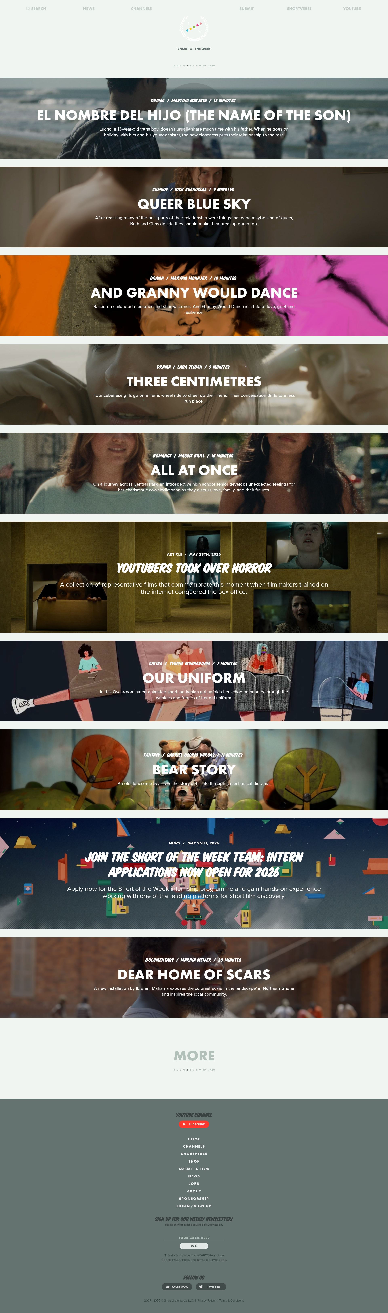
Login (183, 1206)
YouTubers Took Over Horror (194, 567)
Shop (194, 1161)
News (194, 1176)
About (194, 1191)
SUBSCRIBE (197, 1124)
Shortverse (194, 1153)
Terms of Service (207, 1260)
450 (212, 65)
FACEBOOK (180, 1286)
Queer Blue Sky (194, 203)
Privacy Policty (206, 1300)
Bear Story (194, 769)
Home (194, 1138)
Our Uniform (194, 678)
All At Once (194, 470)
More (194, 1055)
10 (204, 65)
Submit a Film (194, 1168)
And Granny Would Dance (194, 292)
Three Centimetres (194, 381)
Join (194, 1246)
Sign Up (202, 1206)
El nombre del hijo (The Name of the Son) (194, 115)
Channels (194, 1146)
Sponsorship (194, 1198)
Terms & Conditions (231, 1300)
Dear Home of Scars (194, 974)
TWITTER (213, 1286)
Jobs (194, 1183)
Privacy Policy (181, 1260)
